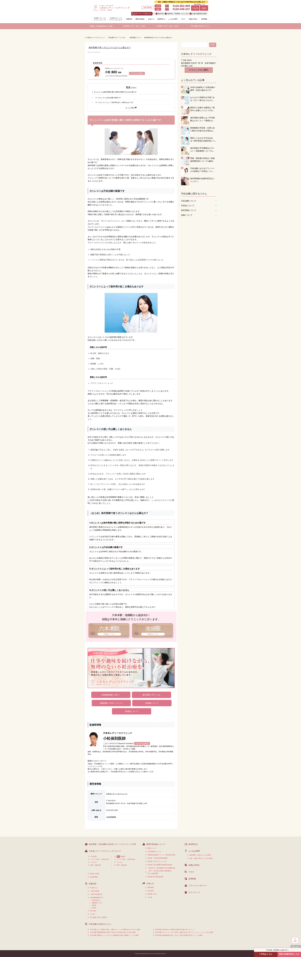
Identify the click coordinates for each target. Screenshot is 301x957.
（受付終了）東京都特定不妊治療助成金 (161, 868)
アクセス (94, 862)
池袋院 (204, 8)
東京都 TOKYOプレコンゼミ (157, 861)
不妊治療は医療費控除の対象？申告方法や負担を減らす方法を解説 (113, 932)
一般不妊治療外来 (96, 894)
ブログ (183, 19)
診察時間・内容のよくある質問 (200, 855)
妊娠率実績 (94, 877)
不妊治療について (188, 201)
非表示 (134, 88)
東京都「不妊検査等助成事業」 (158, 858)
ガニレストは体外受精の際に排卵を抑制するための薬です (114, 92)
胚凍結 (94, 908)
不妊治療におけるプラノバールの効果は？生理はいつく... (202, 169)
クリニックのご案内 (198, 70)
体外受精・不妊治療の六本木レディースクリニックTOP (112, 844)
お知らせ (151, 19)
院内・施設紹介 (96, 865)
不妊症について (187, 205)
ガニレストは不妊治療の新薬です (108, 98)
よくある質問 (172, 19)
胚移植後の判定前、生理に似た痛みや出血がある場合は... (202, 129)
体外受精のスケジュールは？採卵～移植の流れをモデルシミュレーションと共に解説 (184, 932)
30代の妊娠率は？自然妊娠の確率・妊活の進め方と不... (202, 88)
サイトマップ (194, 892)
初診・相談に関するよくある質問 (201, 858)
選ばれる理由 (94, 874)
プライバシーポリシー (197, 885)
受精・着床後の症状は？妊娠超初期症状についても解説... (202, 159)
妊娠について (186, 215)
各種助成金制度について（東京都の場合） (162, 855)
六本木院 (195, 8)
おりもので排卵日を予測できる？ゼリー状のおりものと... (202, 98)
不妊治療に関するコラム (200, 26)
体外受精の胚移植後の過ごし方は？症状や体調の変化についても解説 (179, 935)
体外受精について (188, 210)
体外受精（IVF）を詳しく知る (134, 26)
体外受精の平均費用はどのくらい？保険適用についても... (202, 149)
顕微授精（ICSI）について (111, 703)
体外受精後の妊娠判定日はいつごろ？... (202, 179)
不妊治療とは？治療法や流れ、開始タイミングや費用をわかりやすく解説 (115, 929)
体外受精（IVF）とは (151, 695)
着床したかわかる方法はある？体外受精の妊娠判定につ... (203, 139)
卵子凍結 (93, 911)
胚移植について (151, 703)
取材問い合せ (152, 894)
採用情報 (204, 19)
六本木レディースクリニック (116, 794)
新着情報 (151, 887)
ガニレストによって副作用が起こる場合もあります (114, 102)
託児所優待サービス (154, 851)
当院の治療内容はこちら (289, 954)
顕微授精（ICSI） (97, 903)
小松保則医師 (111, 817)
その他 (92, 914)
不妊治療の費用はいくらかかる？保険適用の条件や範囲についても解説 (114, 935)
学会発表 (151, 891)
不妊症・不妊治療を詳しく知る (101, 26)
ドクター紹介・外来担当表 (100, 859)
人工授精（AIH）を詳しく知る (167, 26)
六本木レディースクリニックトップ (100, 19)
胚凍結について (131, 711)
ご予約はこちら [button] (265, 954)
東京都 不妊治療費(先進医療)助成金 (160, 865)
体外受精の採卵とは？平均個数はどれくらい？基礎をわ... (202, 119)
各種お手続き (193, 19)
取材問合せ (161, 19)
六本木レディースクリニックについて (116, 19)
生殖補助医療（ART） (110, 695)
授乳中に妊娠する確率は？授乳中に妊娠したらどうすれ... (202, 109)
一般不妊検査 (94, 891)
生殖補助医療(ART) (96, 897)
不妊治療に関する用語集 (98, 917)
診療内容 (129, 19)
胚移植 (94, 905)
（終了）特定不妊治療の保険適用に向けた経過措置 (160, 872)
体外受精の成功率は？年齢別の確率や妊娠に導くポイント (175, 929)
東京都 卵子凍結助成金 (155, 877)
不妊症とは (94, 888)
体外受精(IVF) (96, 900)
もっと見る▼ (131, 107)
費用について (152, 848)
